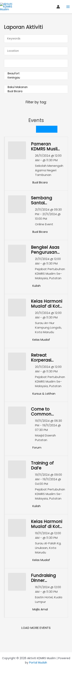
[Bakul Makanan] (36, 87)
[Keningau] (36, 78)
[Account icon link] (58, 7)
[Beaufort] (36, 74)
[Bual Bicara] (36, 91)
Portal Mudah (38, 662)
